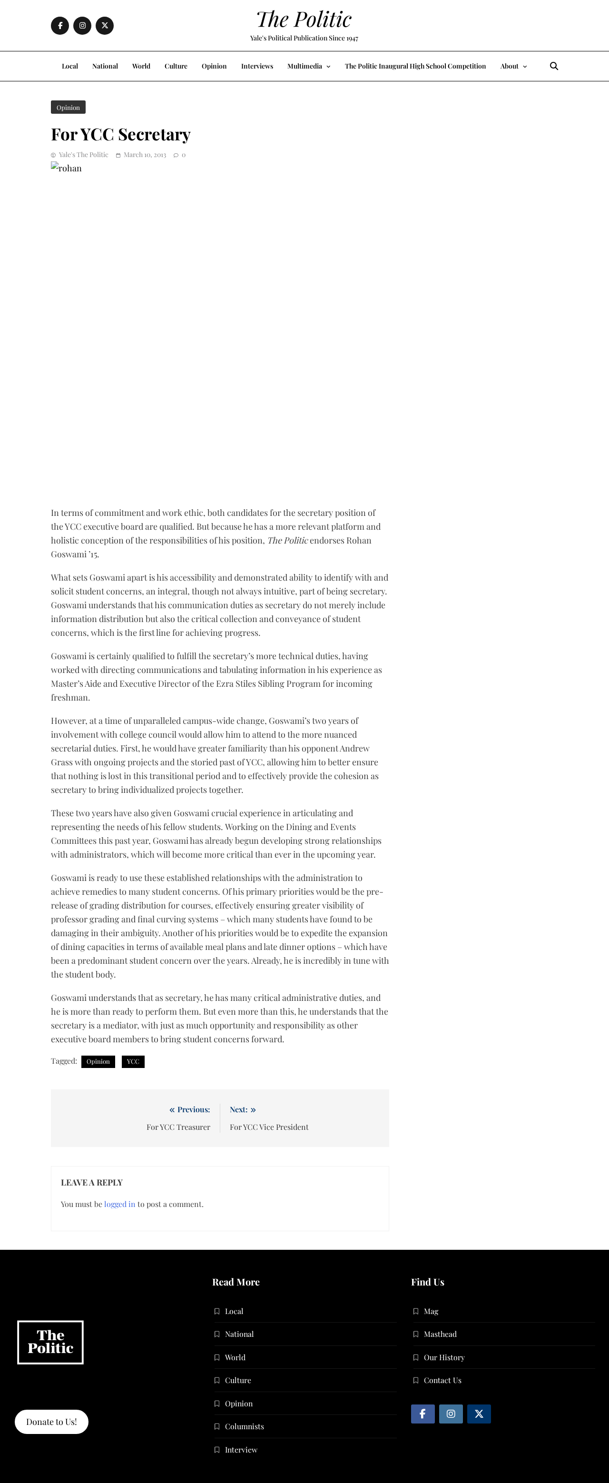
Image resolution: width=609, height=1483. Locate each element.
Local (70, 65)
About (510, 65)
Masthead (440, 1334)
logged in (120, 1204)
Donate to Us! (51, 1421)
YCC (133, 1061)
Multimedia (304, 65)
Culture (176, 65)
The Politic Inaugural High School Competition (415, 65)
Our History (444, 1357)
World (141, 65)
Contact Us (443, 1380)
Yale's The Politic (83, 154)
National (105, 65)
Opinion (214, 65)
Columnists (244, 1426)
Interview (241, 1449)
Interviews (257, 65)
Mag (431, 1311)
